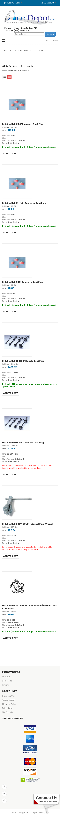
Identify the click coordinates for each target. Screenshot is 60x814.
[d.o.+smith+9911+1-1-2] (17, 184)
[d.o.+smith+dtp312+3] (17, 423)
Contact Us (7, 681)
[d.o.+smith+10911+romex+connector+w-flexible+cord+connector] (17, 586)
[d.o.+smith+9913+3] (17, 263)
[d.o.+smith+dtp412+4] (17, 341)
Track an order (8, 700)
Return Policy (7, 708)
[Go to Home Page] (4, 50)
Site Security (7, 712)
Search (50, 34)
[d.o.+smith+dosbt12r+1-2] (17, 504)
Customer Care (8, 696)
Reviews (5, 685)
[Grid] (4, 77)
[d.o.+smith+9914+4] (17, 105)
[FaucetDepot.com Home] (30, 16)
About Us (6, 677)
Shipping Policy (9, 704)
